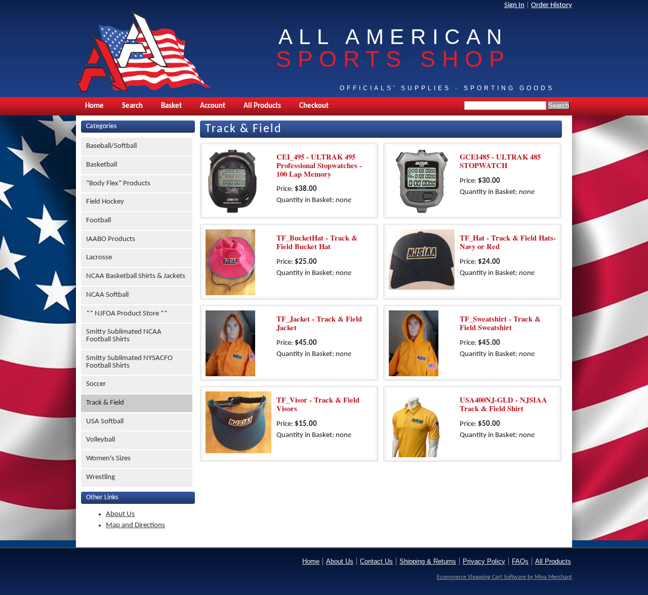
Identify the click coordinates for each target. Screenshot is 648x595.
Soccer (96, 384)
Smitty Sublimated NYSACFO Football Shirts (129, 362)
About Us (120, 514)
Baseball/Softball (111, 146)
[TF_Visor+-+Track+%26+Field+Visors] (238, 424)
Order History (551, 5)
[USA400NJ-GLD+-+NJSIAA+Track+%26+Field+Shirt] (422, 424)
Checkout (314, 106)
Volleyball (100, 440)
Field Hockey (105, 202)
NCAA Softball (107, 295)
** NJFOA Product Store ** (127, 314)
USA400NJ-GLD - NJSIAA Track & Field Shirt (503, 404)
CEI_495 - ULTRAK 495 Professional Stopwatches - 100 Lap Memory (319, 165)
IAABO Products (110, 239)
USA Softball (105, 421)
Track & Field (105, 403)
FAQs (520, 561)
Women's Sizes (108, 458)
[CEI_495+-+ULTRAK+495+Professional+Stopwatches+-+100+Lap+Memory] (238, 181)
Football (98, 220)
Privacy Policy (484, 561)
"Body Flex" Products (118, 183)
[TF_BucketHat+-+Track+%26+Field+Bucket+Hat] (238, 262)
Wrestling (100, 477)
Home (94, 106)
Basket (171, 106)
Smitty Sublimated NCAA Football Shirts (123, 335)
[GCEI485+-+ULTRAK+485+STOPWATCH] (422, 181)
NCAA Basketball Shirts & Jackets (135, 276)
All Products (262, 106)
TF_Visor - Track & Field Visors (317, 404)
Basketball (101, 165)
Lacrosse (99, 257)
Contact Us (376, 561)
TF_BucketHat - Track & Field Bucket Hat (316, 242)
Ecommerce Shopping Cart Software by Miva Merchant (504, 577)
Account (212, 106)
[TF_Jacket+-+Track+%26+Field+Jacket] (238, 343)
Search (132, 106)
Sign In (514, 5)
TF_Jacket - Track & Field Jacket (319, 323)
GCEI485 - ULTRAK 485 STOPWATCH (500, 161)
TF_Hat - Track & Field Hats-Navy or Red (508, 242)
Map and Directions (135, 525)
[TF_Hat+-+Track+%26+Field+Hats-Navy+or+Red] (422, 262)
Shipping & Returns (427, 561)
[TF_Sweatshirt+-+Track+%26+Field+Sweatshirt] (422, 343)
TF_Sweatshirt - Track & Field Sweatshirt (500, 323)
